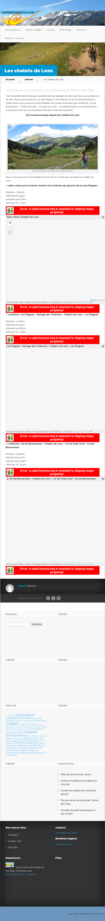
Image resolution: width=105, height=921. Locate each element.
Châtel (12, 723)
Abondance (25, 715)
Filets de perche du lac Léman (76, 774)
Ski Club (38, 745)
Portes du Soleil (12, 741)
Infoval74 (13, 847)
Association (18, 721)
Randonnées (79, 90)
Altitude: (57, 302)
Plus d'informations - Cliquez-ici (21, 874)
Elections (39, 725)
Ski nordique (23, 748)
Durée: (38, 302)
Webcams (82, 30)
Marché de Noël (17, 739)
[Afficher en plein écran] (10, 233)
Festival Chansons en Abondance (28, 727)
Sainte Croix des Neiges (17, 745)
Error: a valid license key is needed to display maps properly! (57, 210)
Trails (91, 90)
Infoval (29, 79)
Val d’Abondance (13, 30)
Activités (51, 30)
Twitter (58, 598)
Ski (30, 745)
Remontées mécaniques (25, 743)
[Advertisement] (73, 637)
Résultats (41, 743)
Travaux (17, 750)
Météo (36, 739)
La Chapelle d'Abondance (21, 733)
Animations (26, 718)
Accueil (10, 79)
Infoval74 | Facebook (15, 38)
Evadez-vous (15, 841)
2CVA (13, 715)
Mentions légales (63, 844)
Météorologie (66, 30)
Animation (12, 718)
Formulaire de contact (66, 833)
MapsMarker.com (96, 300)
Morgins (28, 738)
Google (48, 598)
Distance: (28, 302)
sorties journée (35, 748)
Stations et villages (34, 30)
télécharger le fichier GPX (81, 302)
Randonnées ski (35, 741)
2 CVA (8, 716)
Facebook (53, 598)
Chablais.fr (13, 835)
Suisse (9, 750)
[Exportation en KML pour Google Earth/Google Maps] (103, 217)
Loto (45, 736)
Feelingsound (11, 727)
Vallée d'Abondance (31, 752)
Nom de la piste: (12, 302)
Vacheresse (28, 750)
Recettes (9, 743)
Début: (21, 302)
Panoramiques (61, 90)
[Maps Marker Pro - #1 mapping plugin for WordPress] (10, 213)
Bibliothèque (27, 721)
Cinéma (22, 724)
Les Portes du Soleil (35, 736)
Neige (41, 739)
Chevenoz (43, 721)
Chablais (35, 721)
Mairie (8, 738)
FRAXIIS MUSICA (24, 729)
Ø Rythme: (45, 302)
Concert (31, 724)
